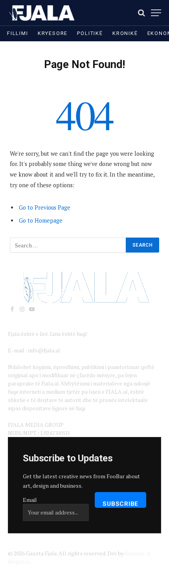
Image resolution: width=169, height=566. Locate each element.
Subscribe (120, 503)
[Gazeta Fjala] (42, 13)
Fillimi (17, 33)
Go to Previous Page (44, 207)
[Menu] (156, 13)
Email (30, 499)
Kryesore (53, 33)
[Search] (141, 13)
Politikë (90, 33)
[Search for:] (68, 245)
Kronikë (125, 33)
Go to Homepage (40, 220)
